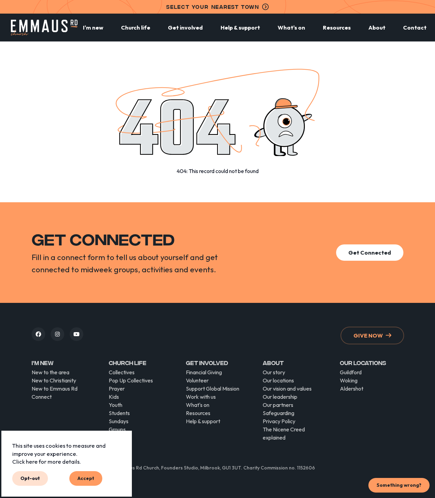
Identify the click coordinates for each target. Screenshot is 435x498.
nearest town (212, 7)
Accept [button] (85, 478)
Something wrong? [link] (399, 485)
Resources (337, 27)
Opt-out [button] (30, 478)
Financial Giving (204, 372)
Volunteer (197, 380)
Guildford (351, 372)
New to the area (50, 372)
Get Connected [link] (369, 252)
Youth (115, 404)
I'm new (93, 27)
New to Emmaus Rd (54, 388)
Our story (274, 372)
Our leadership (280, 396)
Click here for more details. (46, 461)
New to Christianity (54, 380)
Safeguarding (278, 413)
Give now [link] (368, 335)
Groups (117, 429)
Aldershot (351, 388)
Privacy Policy (279, 421)
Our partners (278, 404)
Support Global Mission (212, 388)
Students (119, 413)
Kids (114, 396)
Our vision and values (287, 388)
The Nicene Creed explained (284, 433)
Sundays (118, 421)
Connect (42, 396)
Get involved (185, 27)
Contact (415, 27)
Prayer (117, 388)
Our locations (278, 380)
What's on (291, 27)
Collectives (122, 372)
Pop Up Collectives (131, 380)
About (376, 27)
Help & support (240, 27)
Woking (349, 380)
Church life (135, 27)
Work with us (201, 396)
